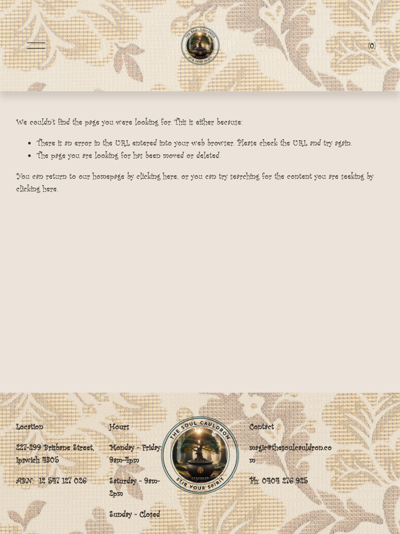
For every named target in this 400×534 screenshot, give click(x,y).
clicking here (156, 176)
